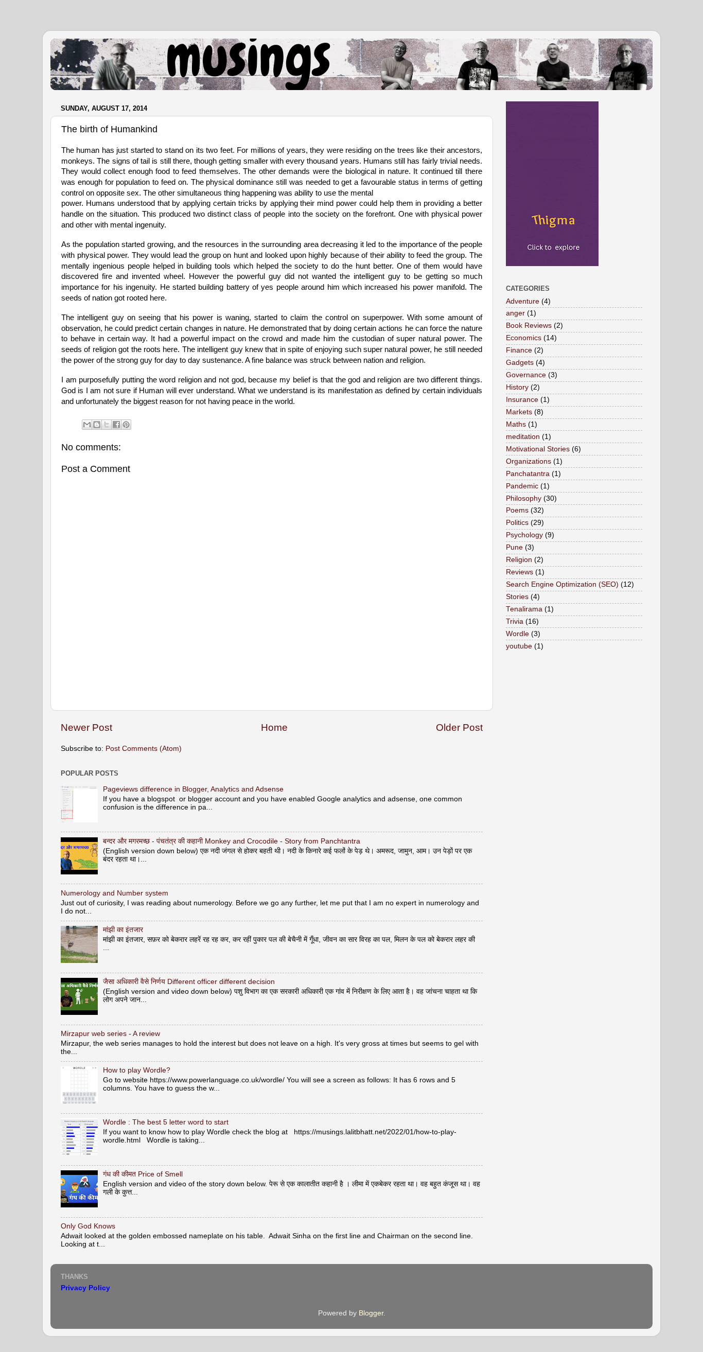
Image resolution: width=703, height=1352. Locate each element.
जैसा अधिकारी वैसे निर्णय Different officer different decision (189, 982)
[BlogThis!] (97, 424)
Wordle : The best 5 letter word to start (166, 1122)
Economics (523, 338)
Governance (526, 375)
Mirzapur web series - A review (110, 1034)
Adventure (522, 301)
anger (515, 313)
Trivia (514, 621)
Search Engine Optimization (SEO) (562, 584)
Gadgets (520, 362)
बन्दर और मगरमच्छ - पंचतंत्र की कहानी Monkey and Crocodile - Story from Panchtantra (231, 841)
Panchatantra (528, 474)
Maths (516, 424)
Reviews (519, 572)
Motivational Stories (538, 449)
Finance (519, 350)
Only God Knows (88, 1226)
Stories (517, 597)
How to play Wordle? (136, 1070)
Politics (517, 522)
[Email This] (87, 424)
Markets (519, 412)
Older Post (459, 727)
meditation (523, 437)
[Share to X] (106, 424)
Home (274, 727)
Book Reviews (529, 325)
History (517, 387)
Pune (514, 547)
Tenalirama (524, 609)
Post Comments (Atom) (144, 748)
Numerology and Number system (114, 893)
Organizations (528, 461)
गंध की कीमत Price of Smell (143, 1174)
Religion (519, 560)
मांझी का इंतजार (123, 930)
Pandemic (522, 486)
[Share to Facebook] (116, 424)
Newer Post (86, 727)
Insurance (522, 399)
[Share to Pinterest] (126, 424)
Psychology (524, 535)
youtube (519, 646)
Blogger (371, 1313)
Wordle (517, 634)
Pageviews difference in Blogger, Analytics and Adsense (193, 789)
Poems (517, 510)
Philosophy (523, 498)
